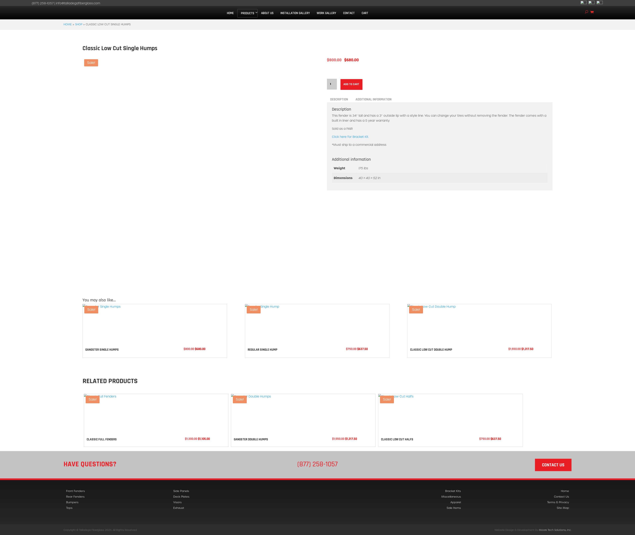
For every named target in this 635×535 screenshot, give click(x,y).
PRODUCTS (247, 13)
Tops (69, 508)
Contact (349, 13)
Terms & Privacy (558, 502)
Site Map (563, 508)
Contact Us (561, 496)
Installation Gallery (295, 13)
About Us (267, 13)
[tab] (339, 99)
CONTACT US (553, 465)
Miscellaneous (451, 496)
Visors (177, 502)
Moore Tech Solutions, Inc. (555, 530)
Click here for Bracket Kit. (350, 137)
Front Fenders (75, 491)
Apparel (455, 502)
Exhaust (178, 508)
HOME (230, 13)
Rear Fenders (75, 496)
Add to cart (351, 84)
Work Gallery (326, 13)
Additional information (374, 99)
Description (339, 99)
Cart (365, 13)
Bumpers (72, 502)
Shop (78, 24)
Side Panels (181, 491)
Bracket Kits (453, 491)
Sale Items (454, 508)
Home (68, 24)
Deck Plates (181, 496)
